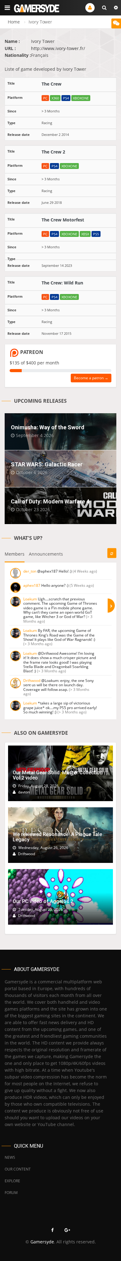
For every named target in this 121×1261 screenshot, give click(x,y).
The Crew (51, 84)
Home (14, 22)
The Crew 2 (53, 152)
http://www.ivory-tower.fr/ (58, 48)
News (10, 1157)
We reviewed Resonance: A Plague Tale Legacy (57, 837)
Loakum (30, 599)
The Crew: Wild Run (62, 283)
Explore (12, 1180)
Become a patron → (91, 377)
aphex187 (31, 585)
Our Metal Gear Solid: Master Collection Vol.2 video (58, 775)
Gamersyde (42, 1242)
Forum (11, 1192)
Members (15, 554)
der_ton (29, 571)
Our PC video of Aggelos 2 (43, 901)
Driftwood (31, 680)
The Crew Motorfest (63, 220)
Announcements (46, 554)
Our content (18, 1169)
